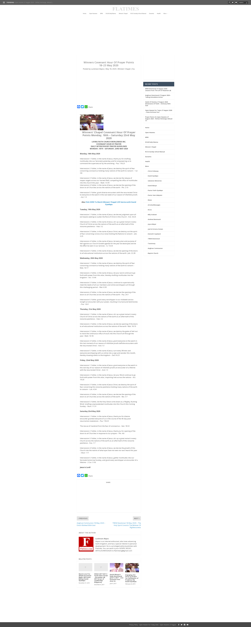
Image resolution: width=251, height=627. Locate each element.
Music (150, 200)
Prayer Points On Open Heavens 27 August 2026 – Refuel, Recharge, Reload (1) (158, 118)
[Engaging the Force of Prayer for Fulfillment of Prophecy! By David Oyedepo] (132, 567)
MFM (101, 13)
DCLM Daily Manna (111, 13)
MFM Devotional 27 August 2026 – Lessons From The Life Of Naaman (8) (158, 89)
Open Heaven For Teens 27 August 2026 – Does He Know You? (158, 111)
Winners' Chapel (124, 69)
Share (90, 107)
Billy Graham (152, 214)
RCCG (150, 210)
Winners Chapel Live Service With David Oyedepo (30, 2)
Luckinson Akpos (97, 69)
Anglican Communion (155, 248)
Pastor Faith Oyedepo (155, 190)
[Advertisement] (121, 37)
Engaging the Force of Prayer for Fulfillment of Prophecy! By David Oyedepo (131, 578)
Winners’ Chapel (123, 13)
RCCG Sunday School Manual (138, 13)
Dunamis (151, 13)
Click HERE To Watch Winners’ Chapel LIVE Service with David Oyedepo (110, 203)
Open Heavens (93, 13)
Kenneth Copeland (154, 234)
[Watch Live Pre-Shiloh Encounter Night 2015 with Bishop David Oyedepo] (85, 567)
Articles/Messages (154, 205)
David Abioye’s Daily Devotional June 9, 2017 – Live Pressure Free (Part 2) (116, 578)
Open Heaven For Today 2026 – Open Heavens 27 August (157, 625)
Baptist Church (153, 253)
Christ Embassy (153, 171)
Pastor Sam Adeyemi (155, 195)
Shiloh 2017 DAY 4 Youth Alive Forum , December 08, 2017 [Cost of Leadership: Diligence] (101, 578)
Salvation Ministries (155, 181)
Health (159, 13)
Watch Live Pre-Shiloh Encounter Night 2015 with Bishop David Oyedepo (85, 577)
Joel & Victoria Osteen (155, 229)
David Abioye (152, 186)
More (165, 13)
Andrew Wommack (154, 219)
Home (84, 13)
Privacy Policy (133, 625)
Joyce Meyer (152, 224)
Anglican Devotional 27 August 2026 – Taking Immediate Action (158, 96)
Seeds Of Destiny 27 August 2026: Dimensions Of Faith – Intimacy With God (158, 103)
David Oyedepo (153, 176)
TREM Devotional (154, 239)
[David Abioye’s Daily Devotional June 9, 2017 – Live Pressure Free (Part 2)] (116, 567)
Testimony (151, 243)
